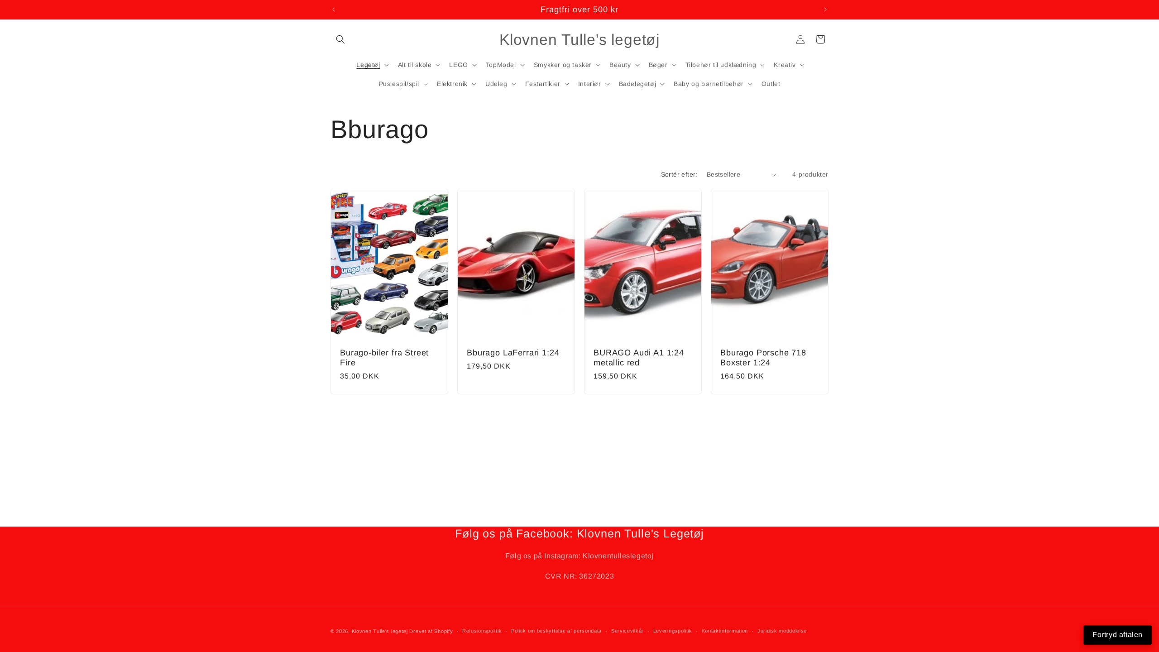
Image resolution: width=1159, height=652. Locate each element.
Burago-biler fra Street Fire (384, 357)
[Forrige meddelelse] (334, 9)
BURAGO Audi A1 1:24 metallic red (639, 357)
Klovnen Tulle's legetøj (380, 631)
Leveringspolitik (672, 630)
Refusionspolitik (482, 630)
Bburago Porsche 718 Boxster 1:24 (763, 357)
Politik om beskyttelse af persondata (556, 630)
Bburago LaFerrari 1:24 (513, 352)
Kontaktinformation (725, 630)
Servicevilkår (627, 630)
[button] (340, 39)
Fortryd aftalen (1117, 634)
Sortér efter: (679, 174)
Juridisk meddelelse (782, 630)
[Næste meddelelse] (825, 9)
